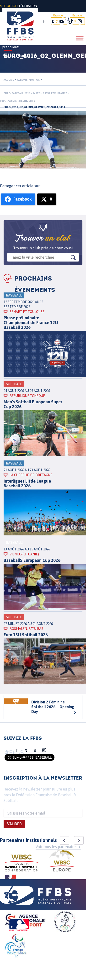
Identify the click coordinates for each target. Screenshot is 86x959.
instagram (79, 21)
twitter (52, 21)
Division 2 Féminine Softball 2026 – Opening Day (52, 707)
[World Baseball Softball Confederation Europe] (62, 861)
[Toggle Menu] (80, 38)
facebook (44, 21)
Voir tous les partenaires (56, 847)
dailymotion (35, 750)
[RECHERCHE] (67, 19)
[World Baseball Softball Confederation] (21, 864)
